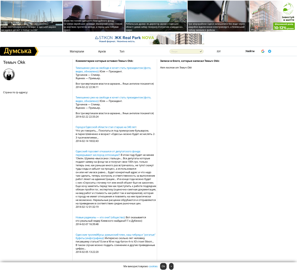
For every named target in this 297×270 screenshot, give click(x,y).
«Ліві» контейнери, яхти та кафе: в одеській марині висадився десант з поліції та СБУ (28, 28)
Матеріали (77, 51)
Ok (163, 266)
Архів (102, 51)
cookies (153, 266)
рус (219, 51)
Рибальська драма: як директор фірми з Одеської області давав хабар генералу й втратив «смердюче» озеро (154, 26)
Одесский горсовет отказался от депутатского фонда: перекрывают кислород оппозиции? (108, 153)
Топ (122, 51)
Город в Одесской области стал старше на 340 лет (106, 127)
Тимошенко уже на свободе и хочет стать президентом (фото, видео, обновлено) (113, 69)
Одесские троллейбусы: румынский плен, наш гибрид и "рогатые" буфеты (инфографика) (116, 236)
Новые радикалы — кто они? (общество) (100, 217)
